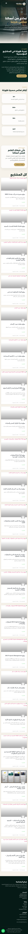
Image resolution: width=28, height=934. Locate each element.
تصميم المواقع (23, 893)
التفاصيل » (23, 202)
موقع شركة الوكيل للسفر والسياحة (15, 423)
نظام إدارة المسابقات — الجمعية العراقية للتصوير (16, 821)
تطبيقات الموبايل (23, 896)
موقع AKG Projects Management (15, 655)
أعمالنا (25, 904)
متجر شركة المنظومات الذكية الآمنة (15, 719)
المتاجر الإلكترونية (23, 895)
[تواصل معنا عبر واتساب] (3, 931)
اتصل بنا (25, 907)
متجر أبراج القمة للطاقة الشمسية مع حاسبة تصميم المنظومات (14, 752)
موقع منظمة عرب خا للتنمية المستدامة (14, 356)
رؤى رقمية (24, 906)
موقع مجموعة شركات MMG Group (15, 194)
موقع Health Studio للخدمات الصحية (14, 226)
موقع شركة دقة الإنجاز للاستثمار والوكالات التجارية (16, 589)
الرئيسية (25, 14)
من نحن (25, 903)
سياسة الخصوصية (23, 909)
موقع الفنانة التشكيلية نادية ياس (16, 292)
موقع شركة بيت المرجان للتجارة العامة (14, 489)
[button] (6, 3)
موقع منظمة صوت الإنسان (17, 324)
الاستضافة (24, 898)
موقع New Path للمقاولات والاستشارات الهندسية (17, 456)
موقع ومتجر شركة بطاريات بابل (16, 687)
